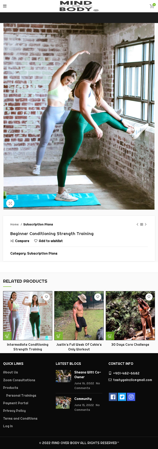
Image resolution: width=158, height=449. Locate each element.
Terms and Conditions (20, 418)
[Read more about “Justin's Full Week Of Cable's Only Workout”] (59, 336)
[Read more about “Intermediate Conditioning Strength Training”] (7, 336)
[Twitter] (122, 397)
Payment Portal (15, 403)
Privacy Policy (14, 411)
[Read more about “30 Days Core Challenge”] (110, 336)
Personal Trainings (21, 395)
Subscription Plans (38, 224)
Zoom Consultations (19, 380)
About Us (10, 372)
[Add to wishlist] (46, 297)
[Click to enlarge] (10, 203)
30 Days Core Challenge (130, 344)
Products (10, 388)
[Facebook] (113, 397)
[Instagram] (131, 397)
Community (83, 399)
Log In (8, 426)
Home (15, 224)
